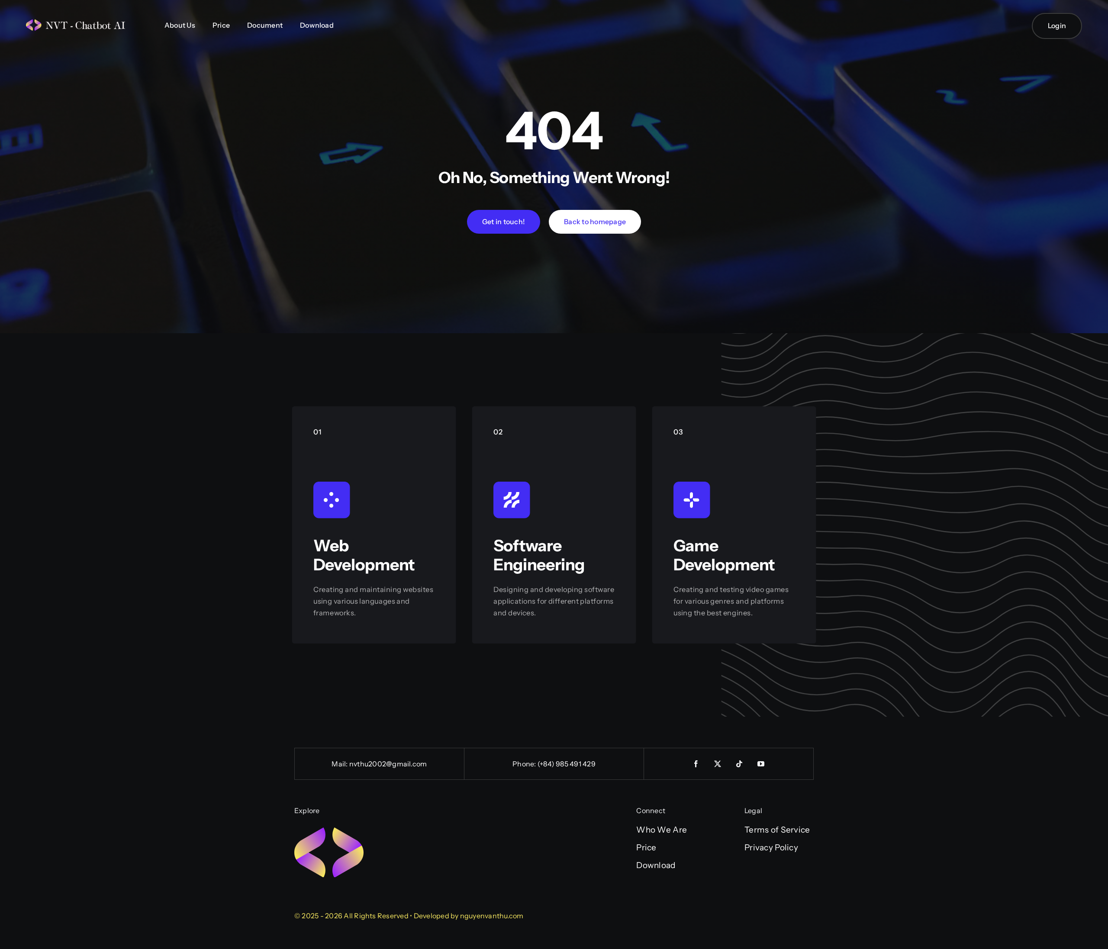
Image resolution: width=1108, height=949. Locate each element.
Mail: (340, 763)
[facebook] (696, 764)
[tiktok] (739, 764)
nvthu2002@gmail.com (388, 763)
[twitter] (718, 764)
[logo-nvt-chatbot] (78, 23)
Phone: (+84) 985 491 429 (554, 763)
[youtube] (761, 764)
